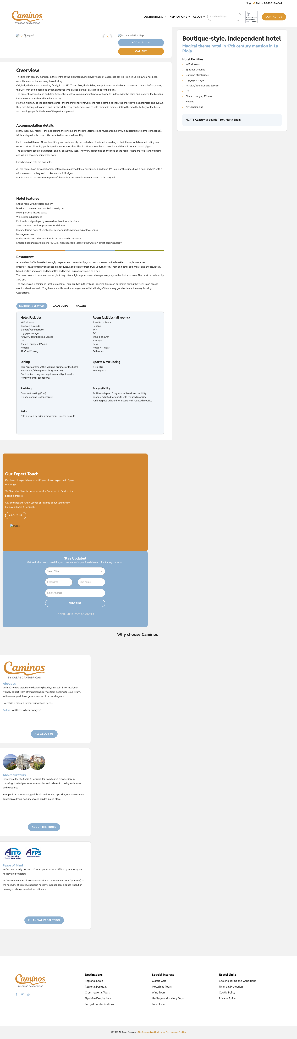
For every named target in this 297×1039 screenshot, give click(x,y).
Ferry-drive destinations (99, 1004)
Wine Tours (158, 992)
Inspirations (178, 17)
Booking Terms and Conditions (237, 981)
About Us (15, 515)
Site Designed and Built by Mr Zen (154, 1032)
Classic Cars (159, 981)
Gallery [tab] (81, 305)
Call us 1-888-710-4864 (268, 3)
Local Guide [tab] (60, 305)
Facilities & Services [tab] (32, 305)
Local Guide (141, 42)
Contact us (274, 16)
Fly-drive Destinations (98, 998)
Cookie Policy (227, 992)
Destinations (153, 17)
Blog (248, 3)
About (197, 17)
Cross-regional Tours (97, 992)
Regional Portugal (96, 986)
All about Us (44, 734)
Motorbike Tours (162, 986)
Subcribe (75, 603)
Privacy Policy (227, 998)
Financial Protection (44, 920)
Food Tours (158, 1004)
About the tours (44, 827)
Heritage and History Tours (168, 998)
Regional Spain (94, 981)
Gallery (141, 51)
